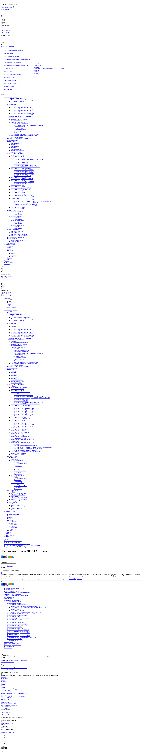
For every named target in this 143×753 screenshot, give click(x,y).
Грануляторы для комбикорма (12, 83)
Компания (3, 677)
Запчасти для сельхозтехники (12, 74)
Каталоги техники (53, 68)
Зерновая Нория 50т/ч (17, 216)
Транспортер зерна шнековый (19, 119)
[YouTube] (5, 737)
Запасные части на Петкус (18, 180)
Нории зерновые (9, 77)
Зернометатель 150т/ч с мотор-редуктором (22, 111)
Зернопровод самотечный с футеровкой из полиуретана (29, 125)
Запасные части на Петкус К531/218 (24, 183)
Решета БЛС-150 (15, 144)
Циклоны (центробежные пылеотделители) (26, 134)
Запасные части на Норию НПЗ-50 (24, 173)
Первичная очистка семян (18, 101)
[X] (4, 557)
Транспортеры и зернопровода (13, 62)
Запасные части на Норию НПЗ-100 (24, 174)
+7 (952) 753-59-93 (7, 30)
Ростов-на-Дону (11, 307)
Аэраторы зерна (8, 53)
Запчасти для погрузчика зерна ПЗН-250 (22, 195)
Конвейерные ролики (17, 137)
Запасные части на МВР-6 (18, 191)
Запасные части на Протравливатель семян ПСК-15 (25, 205)
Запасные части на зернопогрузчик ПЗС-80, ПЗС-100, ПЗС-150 (32, 161)
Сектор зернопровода (20, 126)
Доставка (45, 68)
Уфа (8, 305)
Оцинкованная (18, 214)
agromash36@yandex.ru (7, 7)
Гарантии (36, 70)
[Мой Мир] (13, 557)
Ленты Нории (8, 89)
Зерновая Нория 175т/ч (17, 225)
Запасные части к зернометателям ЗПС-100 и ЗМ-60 (28, 159)
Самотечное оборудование (18, 122)
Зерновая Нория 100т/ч (17, 220)
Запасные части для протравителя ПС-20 (22, 199)
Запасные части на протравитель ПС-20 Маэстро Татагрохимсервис (33, 201)
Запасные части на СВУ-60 (18, 208)
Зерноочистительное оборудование (14, 50)
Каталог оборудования (7, 46)
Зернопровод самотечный (21, 123)
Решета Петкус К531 (16, 152)
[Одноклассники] (11, 557)
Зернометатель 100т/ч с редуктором (21, 107)
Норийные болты (15, 198)
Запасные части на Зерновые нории (21, 168)
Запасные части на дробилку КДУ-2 (21, 188)
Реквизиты (37, 68)
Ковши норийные (9, 86)
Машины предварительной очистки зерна (22, 100)
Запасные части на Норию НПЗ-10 (24, 170)
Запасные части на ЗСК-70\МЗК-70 (20, 189)
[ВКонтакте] (2, 557)
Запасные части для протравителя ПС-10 (22, 197)
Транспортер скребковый (18, 120)
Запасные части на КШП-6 (18, 207)
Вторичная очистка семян (18, 103)
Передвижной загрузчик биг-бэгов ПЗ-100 (16, 65)
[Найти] (2, 44)
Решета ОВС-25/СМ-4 (17, 149)
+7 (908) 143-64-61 (6, 32)
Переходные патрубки (20, 129)
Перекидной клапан (19, 128)
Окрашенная (17, 213)
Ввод (15, 132)
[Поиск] (2, 286)
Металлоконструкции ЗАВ (11, 80)
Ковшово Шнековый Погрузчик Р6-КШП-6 (23, 114)
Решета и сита (8, 71)
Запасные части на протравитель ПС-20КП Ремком (28, 202)
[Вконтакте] (5, 735)
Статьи (36, 73)
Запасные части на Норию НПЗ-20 (24, 171)
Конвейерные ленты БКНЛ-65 (22, 176)
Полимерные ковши (16, 241)
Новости (36, 71)
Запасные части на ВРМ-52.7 (19, 186)
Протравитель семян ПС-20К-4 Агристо (25, 204)
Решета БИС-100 (15, 143)
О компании (37, 65)
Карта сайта (4, 726)
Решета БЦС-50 (15, 146)
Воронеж (9, 302)
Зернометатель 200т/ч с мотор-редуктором (22, 113)
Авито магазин (5, 9)
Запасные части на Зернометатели (20, 158)
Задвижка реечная (19, 131)
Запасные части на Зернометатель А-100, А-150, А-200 (29, 165)
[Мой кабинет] (1, 17)
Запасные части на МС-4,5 (18, 177)
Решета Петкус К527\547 (18, 150)
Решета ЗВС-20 (15, 147)
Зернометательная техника (11, 56)
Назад (10, 299)
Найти (2, 748)
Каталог (3, 687)
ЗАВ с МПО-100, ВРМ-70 (18, 231)
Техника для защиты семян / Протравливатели (17, 59)
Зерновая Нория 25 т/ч (17, 211)
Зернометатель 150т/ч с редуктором (21, 110)
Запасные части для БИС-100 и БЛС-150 (22, 179)
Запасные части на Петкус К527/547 (24, 182)
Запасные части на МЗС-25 (18, 192)
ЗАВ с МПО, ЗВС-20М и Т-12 (19, 235)
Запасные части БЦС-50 (17, 185)
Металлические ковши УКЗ (18, 240)
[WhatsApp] (9, 557)
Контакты (61, 68)
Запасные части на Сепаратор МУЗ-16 (21, 194)
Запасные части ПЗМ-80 (21, 164)
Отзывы (36, 67)
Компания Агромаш (36, 62)
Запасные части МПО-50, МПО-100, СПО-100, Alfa (25, 167)
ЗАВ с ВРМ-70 (15, 232)
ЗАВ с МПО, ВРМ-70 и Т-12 (19, 234)
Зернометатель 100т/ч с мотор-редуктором (22, 108)
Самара (9, 304)
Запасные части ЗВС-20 (17, 156)
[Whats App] (5, 743)
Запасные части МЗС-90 (21, 162)
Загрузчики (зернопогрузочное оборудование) (24, 135)
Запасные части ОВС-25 (17, 155)
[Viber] (6, 557)
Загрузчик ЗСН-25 (9, 68)
